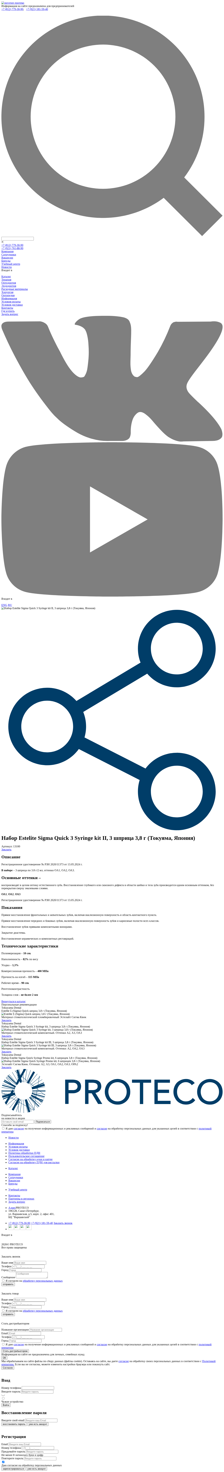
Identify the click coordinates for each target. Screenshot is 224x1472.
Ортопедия (8, 295)
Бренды (5, 260)
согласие (19, 1128)
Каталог (6, 276)
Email (4, 1333)
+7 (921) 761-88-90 (12, 248)
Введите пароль (10, 1391)
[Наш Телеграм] (11, 1229)
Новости (6, 267)
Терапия (6, 279)
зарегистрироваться (13, 1468)
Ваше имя (7, 1262)
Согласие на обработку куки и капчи (30, 1159)
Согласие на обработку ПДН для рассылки (33, 1162)
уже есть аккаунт (38, 1424)
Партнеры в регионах (21, 1198)
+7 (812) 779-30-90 (12, 9)
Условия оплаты (11, 301)
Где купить (8, 311)
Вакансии (7, 257)
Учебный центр (10, 263)
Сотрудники (8, 254)
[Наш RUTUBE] (28, 1229)
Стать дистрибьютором (15, 1351)
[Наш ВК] (17, 1229)
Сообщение (8, 1277)
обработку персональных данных (43, 1280)
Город (4, 1269)
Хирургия (7, 292)
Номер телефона (11, 1387)
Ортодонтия (8, 282)
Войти (6, 1405)
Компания (7, 251)
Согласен (8, 1367)
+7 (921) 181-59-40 (37, 9)
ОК (4, 1358)
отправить (8, 1284)
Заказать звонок (63, 1223)
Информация (9, 298)
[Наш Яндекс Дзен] (23, 1229)
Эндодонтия (8, 285)
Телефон (6, 1266)
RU (10, 605)
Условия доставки (12, 304)
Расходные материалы (14, 289)
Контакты (7, 307)
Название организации (15, 1329)
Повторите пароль (12, 1458)
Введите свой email (12, 1420)
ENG (4, 605)
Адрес (12, 1207)
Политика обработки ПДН (24, 1152)
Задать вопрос (9, 314)
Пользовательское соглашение (26, 1156)
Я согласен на (34, 1280)
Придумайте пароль (13, 1451)
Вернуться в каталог (13, 1001)
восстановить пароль (14, 1424)
